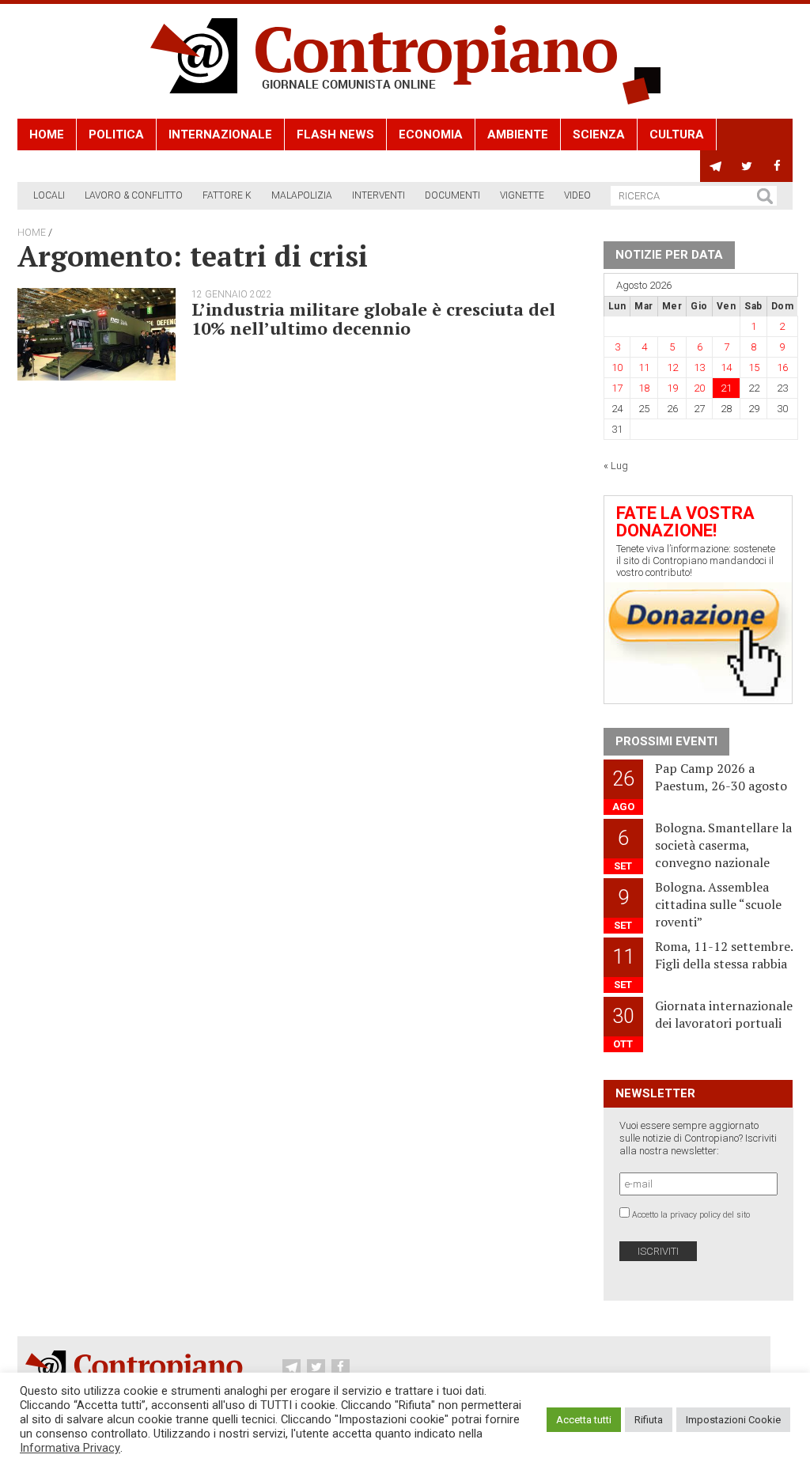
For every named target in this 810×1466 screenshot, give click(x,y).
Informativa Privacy (70, 1448)
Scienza (599, 134)
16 (782, 367)
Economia (431, 134)
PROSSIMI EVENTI (666, 741)
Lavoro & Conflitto (134, 195)
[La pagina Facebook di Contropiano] (777, 166)
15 (753, 367)
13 (699, 367)
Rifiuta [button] (648, 1420)
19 (672, 388)
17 (617, 388)
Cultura (676, 134)
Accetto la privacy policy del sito (691, 1215)
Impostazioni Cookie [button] (733, 1420)
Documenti (452, 195)
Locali (49, 195)
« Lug (616, 466)
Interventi (378, 195)
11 (643, 367)
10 (617, 367)
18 (643, 388)
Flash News (335, 134)
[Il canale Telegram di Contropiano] (715, 166)
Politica (116, 134)
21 (726, 388)
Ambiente (517, 134)
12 (672, 367)
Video (577, 195)
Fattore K (227, 195)
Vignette (522, 195)
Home (46, 134)
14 (726, 367)
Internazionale (220, 134)
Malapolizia (301, 195)
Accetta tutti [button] (583, 1420)
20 (699, 388)
